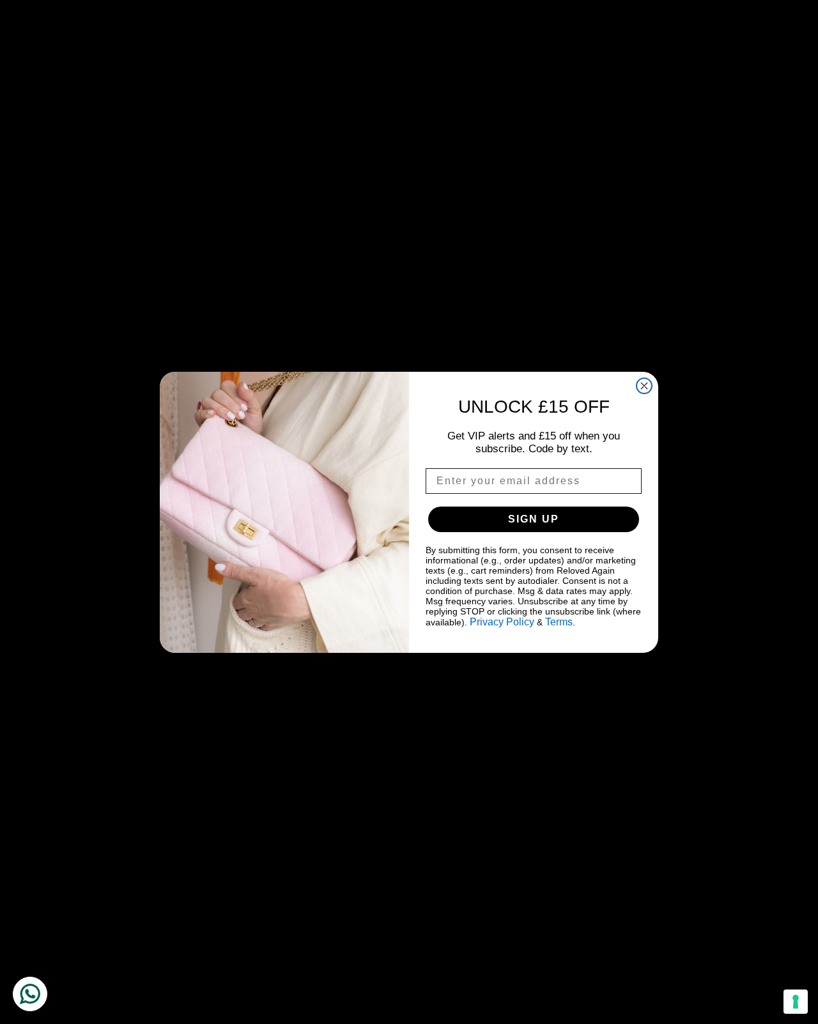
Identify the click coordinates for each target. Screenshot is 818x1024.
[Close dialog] (644, 386)
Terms (559, 621)
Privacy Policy (502, 621)
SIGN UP (533, 519)
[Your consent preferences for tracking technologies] (795, 1002)
